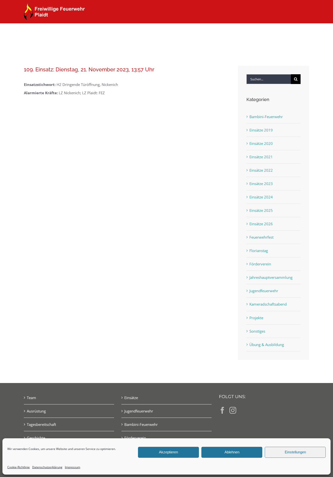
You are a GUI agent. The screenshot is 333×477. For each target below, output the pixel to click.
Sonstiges (257, 331)
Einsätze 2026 (261, 223)
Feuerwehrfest (261, 237)
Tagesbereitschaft (41, 424)
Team (31, 397)
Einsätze (131, 397)
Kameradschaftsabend (268, 304)
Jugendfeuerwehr (263, 290)
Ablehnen (232, 452)
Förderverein (260, 264)
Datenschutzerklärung (47, 467)
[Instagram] (232, 410)
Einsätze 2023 (261, 183)
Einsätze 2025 (261, 210)
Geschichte (36, 437)
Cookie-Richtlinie (18, 467)
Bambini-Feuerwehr (266, 116)
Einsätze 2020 (261, 143)
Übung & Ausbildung (266, 344)
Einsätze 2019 (261, 130)
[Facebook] (222, 410)
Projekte (256, 317)
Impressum (72, 467)
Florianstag (258, 250)
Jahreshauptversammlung (271, 277)
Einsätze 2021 (261, 156)
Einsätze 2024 (261, 197)
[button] (301, 32)
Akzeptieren (168, 452)
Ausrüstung (36, 411)
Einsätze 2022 (261, 170)
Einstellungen (295, 452)
